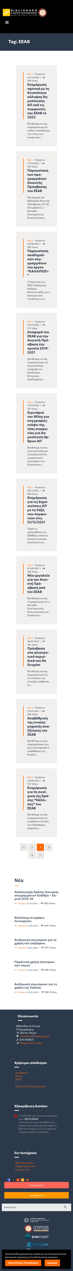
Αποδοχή (52, 1262)
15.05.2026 (33, 947)
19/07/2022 (33, 325)
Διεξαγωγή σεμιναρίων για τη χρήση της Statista (35, 985)
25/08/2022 (33, 243)
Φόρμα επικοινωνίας (31, 1042)
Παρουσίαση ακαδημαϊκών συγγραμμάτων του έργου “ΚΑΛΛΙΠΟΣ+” (38, 263)
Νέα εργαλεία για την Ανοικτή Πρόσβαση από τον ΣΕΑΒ (38, 583)
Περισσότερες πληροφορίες (23, 1262)
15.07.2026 (32, 903)
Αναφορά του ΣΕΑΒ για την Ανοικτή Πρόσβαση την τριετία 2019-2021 (38, 342)
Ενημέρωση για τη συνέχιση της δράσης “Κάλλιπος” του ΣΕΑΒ (38, 798)
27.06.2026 (33, 925)
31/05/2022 (33, 405)
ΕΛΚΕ (18, 1079)
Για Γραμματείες (36, 1185)
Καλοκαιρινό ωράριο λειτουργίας (29, 919)
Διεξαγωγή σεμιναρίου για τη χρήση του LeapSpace (35, 941)
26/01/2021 (33, 641)
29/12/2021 (33, 490)
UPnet (18, 1075)
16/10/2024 (33, 77)
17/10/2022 (33, 163)
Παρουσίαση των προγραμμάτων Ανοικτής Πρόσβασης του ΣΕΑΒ (37, 180)
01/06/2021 (33, 568)
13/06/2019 (33, 780)
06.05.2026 (33, 992)
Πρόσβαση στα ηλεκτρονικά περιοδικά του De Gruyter (38, 656)
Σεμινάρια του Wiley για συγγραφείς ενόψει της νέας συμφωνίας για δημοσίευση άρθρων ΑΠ (38, 426)
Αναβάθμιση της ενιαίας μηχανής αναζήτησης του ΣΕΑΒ (38, 726)
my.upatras (21, 1072)
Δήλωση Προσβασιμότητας (30, 1086)
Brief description (24, 1162)
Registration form (25, 1166)
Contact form (22, 1169)
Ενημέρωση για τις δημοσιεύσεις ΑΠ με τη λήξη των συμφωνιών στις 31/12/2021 (37, 510)
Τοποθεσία (26, 1036)
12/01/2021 (33, 711)
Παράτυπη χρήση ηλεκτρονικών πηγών (35, 963)
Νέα (29, 74)
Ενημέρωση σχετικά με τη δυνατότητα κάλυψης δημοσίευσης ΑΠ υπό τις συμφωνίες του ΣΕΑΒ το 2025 (38, 100)
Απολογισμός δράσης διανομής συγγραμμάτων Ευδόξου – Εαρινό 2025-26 (36, 895)
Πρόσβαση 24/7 (36, 1195)
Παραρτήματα (42, 1036)
